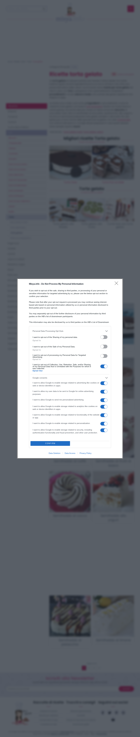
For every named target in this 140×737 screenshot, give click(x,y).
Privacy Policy (85, 453)
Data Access (70, 453)
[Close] (117, 284)
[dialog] (70, 368)
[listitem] (70, 331)
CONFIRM (50, 443)
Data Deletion (54, 453)
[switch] (103, 337)
